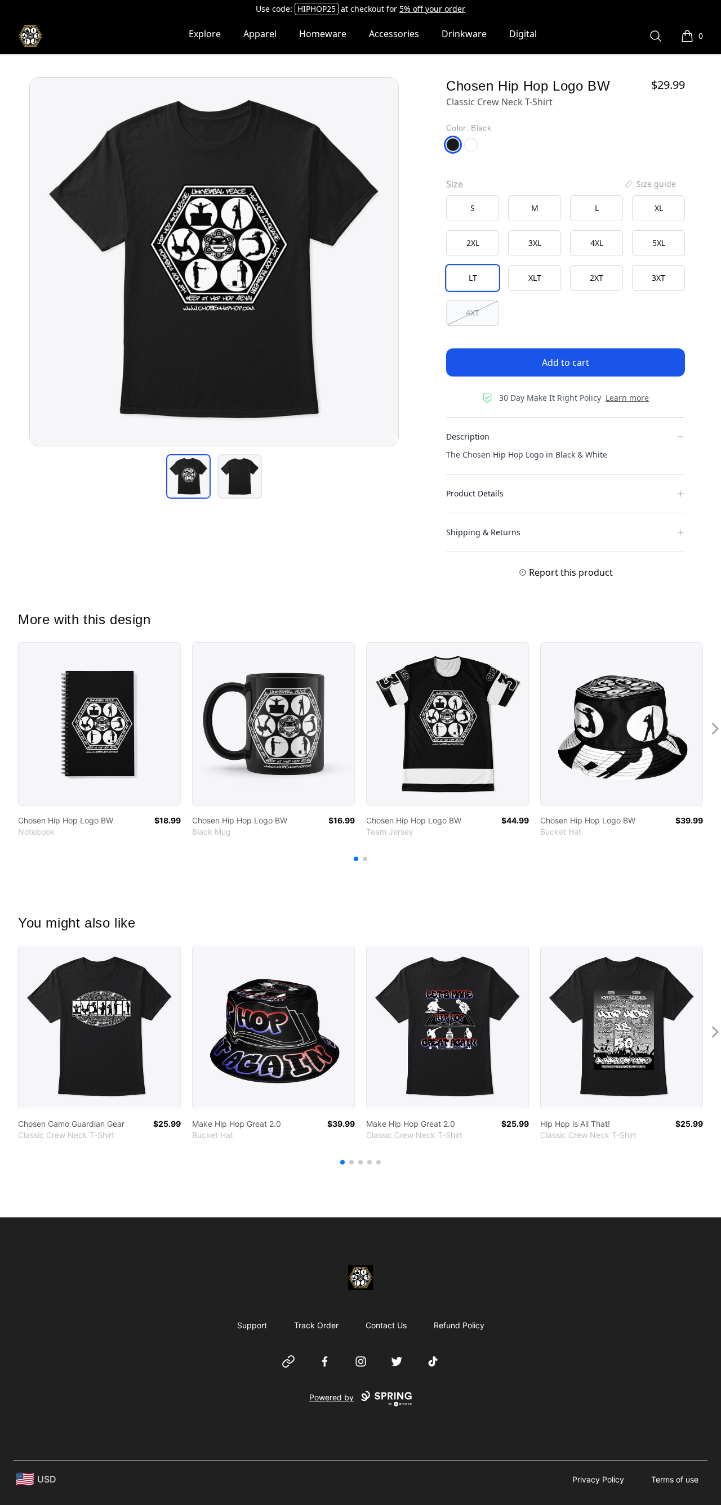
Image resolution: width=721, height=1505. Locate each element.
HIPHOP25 (316, 8)
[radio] (472, 208)
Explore (205, 34)
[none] (649, 184)
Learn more (627, 397)
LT (473, 277)
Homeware (322, 34)
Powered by (331, 1397)
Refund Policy (459, 1325)
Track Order (316, 1325)
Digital (523, 34)
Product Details (475, 493)
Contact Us (386, 1325)
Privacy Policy (598, 1479)
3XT (658, 277)
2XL (472, 243)
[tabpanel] (214, 261)
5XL (658, 243)
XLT (534, 277)
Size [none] (454, 184)
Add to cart (565, 362)
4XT (472, 312)
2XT (596, 277)
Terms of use (674, 1479)
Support (252, 1325)
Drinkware (464, 34)
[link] (99, 724)
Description (467, 436)
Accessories (394, 34)
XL (659, 208)
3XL (534, 243)
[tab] (188, 476)
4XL (596, 243)
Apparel (260, 34)
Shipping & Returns (483, 532)
